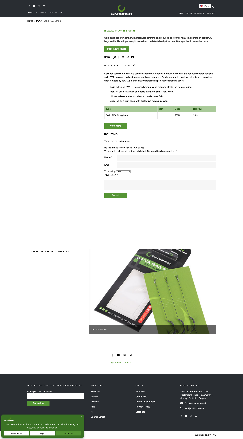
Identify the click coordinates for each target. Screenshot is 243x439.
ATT (61, 13)
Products (32, 13)
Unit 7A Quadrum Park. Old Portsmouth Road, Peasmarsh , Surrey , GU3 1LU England (196, 395)
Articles (53, 13)
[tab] (111, 65)
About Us (140, 392)
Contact (211, 13)
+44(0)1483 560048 (194, 409)
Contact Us (141, 397)
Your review (111, 175)
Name (108, 158)
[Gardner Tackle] (121, 9)
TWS (213, 435)
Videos (43, 13)
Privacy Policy (143, 407)
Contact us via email (195, 404)
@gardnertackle (121, 363)
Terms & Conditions (145, 402)
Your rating (110, 172)
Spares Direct (98, 417)
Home (30, 21)
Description (111, 65)
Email (108, 165)
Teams (189, 13)
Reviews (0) (130, 65)
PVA (38, 21)
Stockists (199, 13)
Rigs (181, 13)
